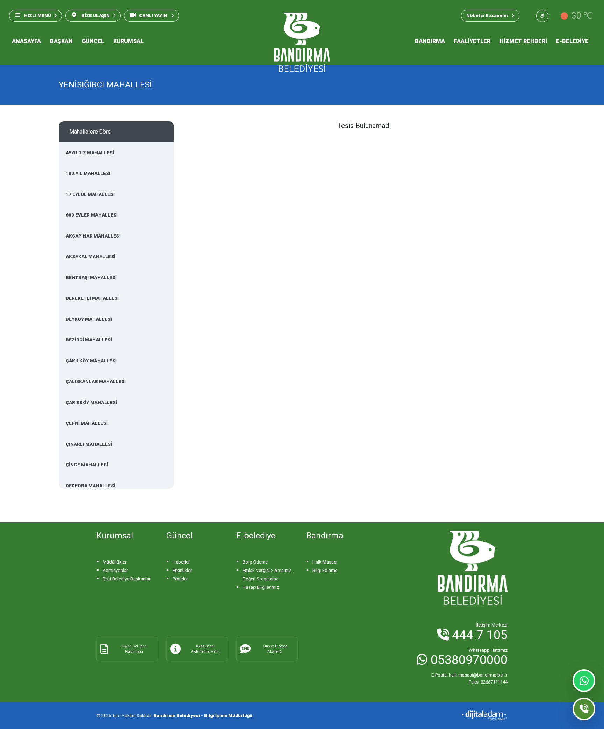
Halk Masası (324, 562)
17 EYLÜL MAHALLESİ (90, 194)
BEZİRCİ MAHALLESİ (89, 339)
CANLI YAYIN (153, 15)
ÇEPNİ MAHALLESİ (87, 423)
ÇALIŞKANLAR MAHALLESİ (96, 381)
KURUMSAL (128, 41)
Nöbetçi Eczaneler (487, 15)
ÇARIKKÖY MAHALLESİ (91, 402)
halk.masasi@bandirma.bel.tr (469, 675)
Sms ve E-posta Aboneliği (275, 648)
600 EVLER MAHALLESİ (92, 215)
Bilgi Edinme (324, 570)
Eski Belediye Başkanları (127, 578)
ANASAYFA (26, 41)
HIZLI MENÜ (37, 15)
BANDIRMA (430, 41)
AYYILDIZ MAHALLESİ (90, 152)
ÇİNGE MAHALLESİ (87, 464)
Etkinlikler (182, 570)
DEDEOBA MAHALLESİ (90, 485)
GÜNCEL (93, 41)
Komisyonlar (115, 570)
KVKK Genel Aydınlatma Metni (205, 648)
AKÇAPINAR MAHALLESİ (93, 236)
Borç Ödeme (255, 562)
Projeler (180, 578)
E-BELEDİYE (572, 41)
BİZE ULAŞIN (95, 15)
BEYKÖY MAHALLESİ (89, 319)
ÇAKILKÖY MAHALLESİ (91, 360)
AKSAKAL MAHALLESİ (90, 256)
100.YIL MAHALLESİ (88, 173)
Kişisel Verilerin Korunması (134, 648)
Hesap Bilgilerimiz (261, 587)
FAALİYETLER (472, 41)
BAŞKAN (61, 41)
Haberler (181, 562)
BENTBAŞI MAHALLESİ (91, 277)
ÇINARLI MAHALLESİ (89, 444)
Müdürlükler (115, 562)
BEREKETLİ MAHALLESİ (92, 298)
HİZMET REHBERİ (523, 41)
